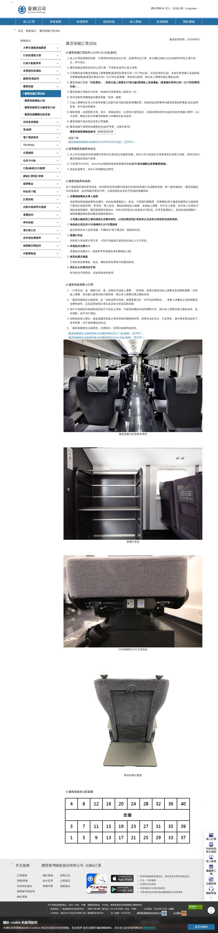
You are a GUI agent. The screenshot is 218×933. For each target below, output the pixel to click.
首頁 (20, 30)
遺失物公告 (29, 230)
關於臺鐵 (189, 21)
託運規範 (28, 199)
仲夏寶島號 (29, 253)
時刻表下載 (29, 191)
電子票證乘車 (30, 137)
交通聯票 (28, 152)
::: (12, 2)
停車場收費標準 (32, 238)
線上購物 (135, 21)
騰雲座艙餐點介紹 (35, 100)
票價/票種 (22, 880)
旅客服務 (55, 21)
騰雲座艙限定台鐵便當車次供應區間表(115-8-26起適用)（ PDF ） (107, 337)
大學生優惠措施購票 (34, 47)
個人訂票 (211, 839)
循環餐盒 (28, 183)
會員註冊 (178, 8)
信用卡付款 (29, 160)
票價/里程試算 (105, 131)
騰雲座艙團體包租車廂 (37, 114)
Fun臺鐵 (177, 913)
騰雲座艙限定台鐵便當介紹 (40, 107)
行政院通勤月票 (32, 55)
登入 (167, 8)
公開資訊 (65, 880)
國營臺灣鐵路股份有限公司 (149, 913)
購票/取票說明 (31, 78)
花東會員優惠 (30, 122)
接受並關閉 (201, 927)
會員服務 (162, 21)
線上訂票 (29, 21)
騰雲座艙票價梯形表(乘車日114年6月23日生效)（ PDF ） (102, 142)
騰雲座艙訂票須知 (49, 30)
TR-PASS (28, 145)
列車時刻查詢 (24, 886)
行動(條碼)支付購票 (34, 168)
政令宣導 (48, 880)
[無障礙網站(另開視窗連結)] (195, 906)
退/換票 (27, 129)
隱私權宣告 (149, 927)
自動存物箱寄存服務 (34, 207)
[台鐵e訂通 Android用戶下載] (122, 889)
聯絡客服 (211, 893)
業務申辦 (48, 886)
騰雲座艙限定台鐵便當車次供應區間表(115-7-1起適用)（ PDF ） (106, 333)
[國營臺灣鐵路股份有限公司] (31, 9)
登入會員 (211, 861)
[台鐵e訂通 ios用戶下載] (122, 878)
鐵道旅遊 (109, 21)
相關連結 (65, 886)
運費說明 (28, 214)
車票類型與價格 (32, 70)
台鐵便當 (211, 883)
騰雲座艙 (28, 86)
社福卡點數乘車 (32, 63)
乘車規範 (28, 222)
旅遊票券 (82, 21)
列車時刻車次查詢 (211, 850)
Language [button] (191, 8)
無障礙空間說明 (32, 245)
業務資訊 (31, 30)
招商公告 (65, 875)
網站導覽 (156, 8)
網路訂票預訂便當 (33, 176)
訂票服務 (22, 875)
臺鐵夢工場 (211, 872)
